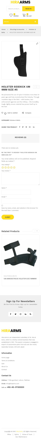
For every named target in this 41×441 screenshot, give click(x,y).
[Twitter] (23, 127)
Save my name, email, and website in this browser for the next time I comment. (19, 209)
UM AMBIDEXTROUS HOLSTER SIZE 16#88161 (20, 279)
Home (3, 29)
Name (4, 188)
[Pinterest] (26, 127)
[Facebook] (19, 127)
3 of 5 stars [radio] (8, 167)
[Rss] (30, 314)
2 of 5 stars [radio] (5, 167)
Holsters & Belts (15, 120)
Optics (17, 434)
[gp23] (20, 60)
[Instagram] (20, 314)
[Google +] (30, 127)
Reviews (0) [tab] (20, 137)
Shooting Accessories (17, 29)
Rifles (9, 434)
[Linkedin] (25, 314)
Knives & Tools (27, 434)
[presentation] (34, 230)
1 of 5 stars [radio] (2, 167)
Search (28, 9)
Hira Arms (19, 431)
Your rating (5, 164)
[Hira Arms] (20, 2)
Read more (10, 285)
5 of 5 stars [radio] (14, 167)
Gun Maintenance (21, 437)
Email (4, 197)
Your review (6, 171)
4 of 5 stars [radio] (11, 167)
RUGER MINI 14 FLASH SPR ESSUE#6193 (38, 87)
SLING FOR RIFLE (34, 87)
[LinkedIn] (33, 127)
